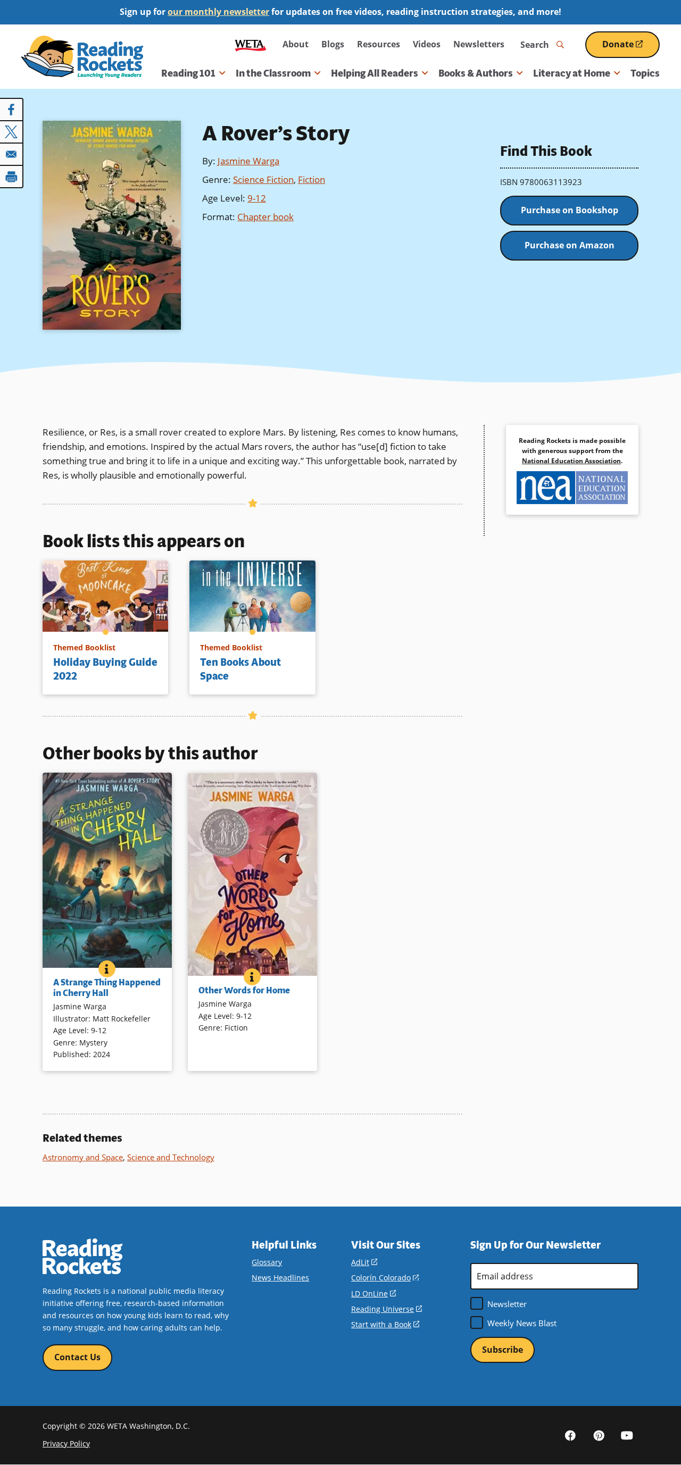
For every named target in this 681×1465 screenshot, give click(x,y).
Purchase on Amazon (569, 245)
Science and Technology (170, 1157)
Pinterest (598, 1434)
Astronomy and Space (83, 1157)
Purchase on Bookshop (569, 210)
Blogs (332, 44)
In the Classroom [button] (273, 73)
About (296, 44)
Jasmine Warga (248, 161)
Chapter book (265, 217)
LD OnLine (373, 1293)
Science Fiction (263, 179)
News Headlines (280, 1278)
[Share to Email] (11, 154)
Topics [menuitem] (645, 73)
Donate (631, 48)
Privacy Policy (66, 1443)
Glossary (267, 1262)
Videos (427, 44)
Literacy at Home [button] (571, 73)
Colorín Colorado (385, 1278)
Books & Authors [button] (475, 73)
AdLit (364, 1262)
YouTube (626, 1434)
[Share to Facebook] (11, 109)
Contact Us (77, 1357)
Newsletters (478, 44)
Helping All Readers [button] (374, 73)
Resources (378, 44)
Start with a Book (385, 1324)
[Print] (11, 176)
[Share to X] (11, 132)
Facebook (570, 1434)
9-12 (256, 198)
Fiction (311, 179)
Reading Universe (386, 1309)
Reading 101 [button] (188, 73)
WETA (251, 44)
